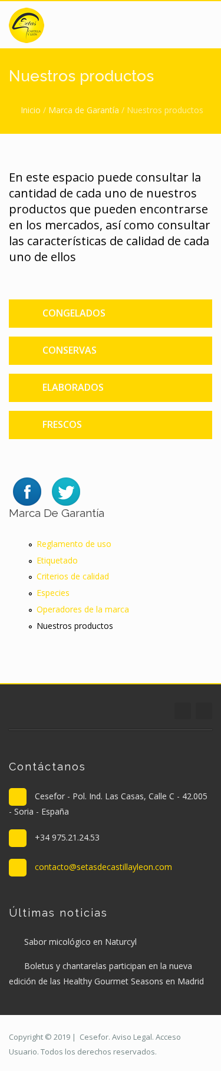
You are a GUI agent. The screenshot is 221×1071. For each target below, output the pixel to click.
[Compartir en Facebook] (27, 490)
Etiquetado (57, 560)
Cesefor (94, 1037)
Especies (53, 592)
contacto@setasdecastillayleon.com (103, 866)
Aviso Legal (132, 1037)
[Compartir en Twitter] (66, 490)
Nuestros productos (75, 625)
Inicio (31, 110)
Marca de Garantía (83, 110)
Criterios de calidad (73, 576)
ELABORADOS (73, 387)
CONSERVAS (69, 350)
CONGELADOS (73, 313)
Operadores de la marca (83, 609)
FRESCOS (62, 424)
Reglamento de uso (74, 543)
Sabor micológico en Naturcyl (80, 941)
